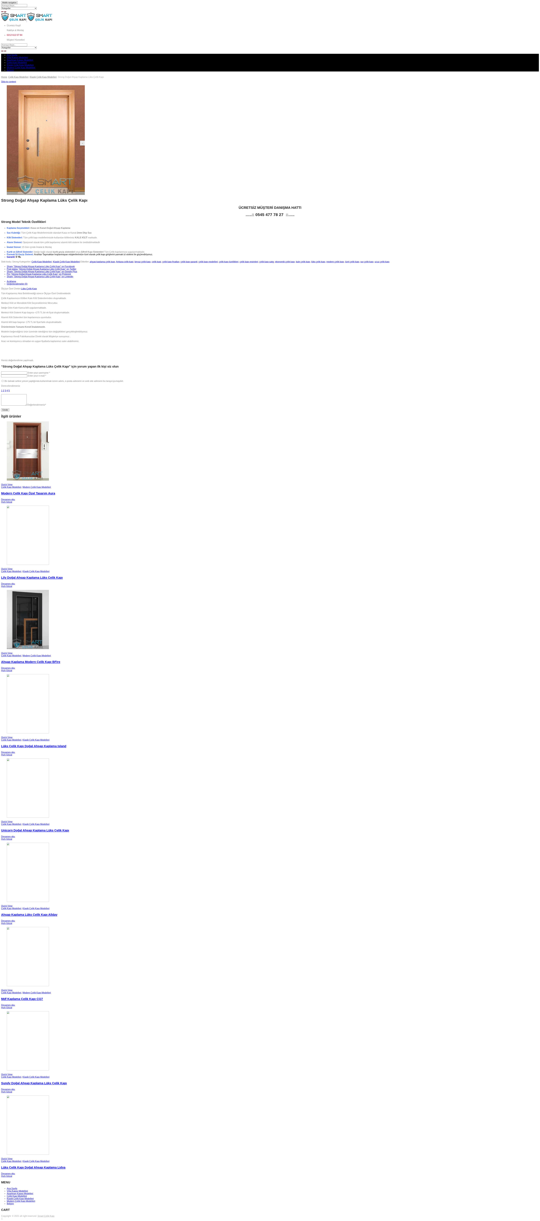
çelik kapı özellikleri (228, 262)
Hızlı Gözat (6, 502)
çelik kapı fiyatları (170, 262)
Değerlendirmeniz (36, 405)
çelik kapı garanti (189, 262)
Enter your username (39, 373)
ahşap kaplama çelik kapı (102, 262)
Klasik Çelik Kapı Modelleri (20, 65)
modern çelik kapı (335, 262)
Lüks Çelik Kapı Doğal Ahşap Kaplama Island (33, 746)
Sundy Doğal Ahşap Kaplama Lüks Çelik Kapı (34, 1083)
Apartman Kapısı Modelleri (20, 60)
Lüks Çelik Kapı (29, 288)
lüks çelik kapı (318, 262)
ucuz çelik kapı (382, 262)
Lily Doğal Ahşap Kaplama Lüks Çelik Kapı (32, 577)
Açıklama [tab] (11, 281)
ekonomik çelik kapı (285, 262)
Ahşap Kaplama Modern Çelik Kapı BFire (30, 662)
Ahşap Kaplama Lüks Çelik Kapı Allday (29, 914)
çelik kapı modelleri (208, 262)
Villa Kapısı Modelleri (17, 57)
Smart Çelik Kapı (46, 1216)
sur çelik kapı (367, 262)
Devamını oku (8, 499)
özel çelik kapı (352, 262)
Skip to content (8, 81)
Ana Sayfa (12, 55)
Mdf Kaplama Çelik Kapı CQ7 (22, 999)
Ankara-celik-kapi (124, 262)
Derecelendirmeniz (10, 386)
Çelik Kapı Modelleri (17, 62)
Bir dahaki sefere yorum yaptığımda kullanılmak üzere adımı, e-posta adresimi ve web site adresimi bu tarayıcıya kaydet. (63, 381)
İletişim (10, 70)
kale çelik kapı (303, 262)
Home (4, 77)
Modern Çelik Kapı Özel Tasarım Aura (28, 493)
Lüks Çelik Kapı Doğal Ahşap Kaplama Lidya (33, 1167)
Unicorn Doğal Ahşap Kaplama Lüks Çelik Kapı (35, 830)
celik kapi (156, 262)
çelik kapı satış (266, 262)
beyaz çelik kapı (143, 262)
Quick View (7, 484)
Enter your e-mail (37, 376)
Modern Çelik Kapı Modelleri (21, 67)
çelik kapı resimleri (249, 262)
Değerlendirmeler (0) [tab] (17, 284)
